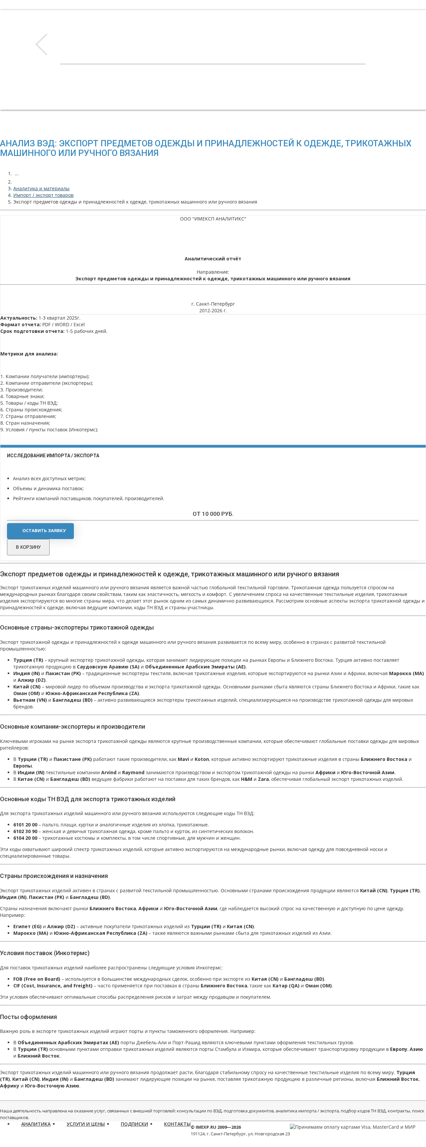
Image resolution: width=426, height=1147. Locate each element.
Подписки (134, 1124)
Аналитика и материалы (41, 188)
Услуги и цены (86, 1124)
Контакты (177, 1124)
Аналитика (36, 1124)
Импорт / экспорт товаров (43, 195)
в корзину (28, 547)
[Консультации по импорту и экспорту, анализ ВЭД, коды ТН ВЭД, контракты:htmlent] (16, 182)
